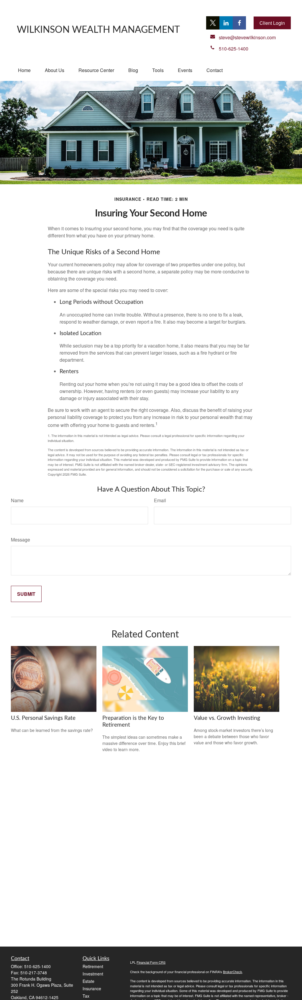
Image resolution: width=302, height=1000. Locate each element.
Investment (93, 974)
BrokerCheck (232, 971)
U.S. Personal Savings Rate (43, 718)
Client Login (272, 22)
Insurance (92, 988)
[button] (24, 70)
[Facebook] (239, 23)
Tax (86, 996)
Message (20, 539)
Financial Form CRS (151, 962)
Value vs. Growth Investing (227, 718)
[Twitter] (212, 23)
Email (160, 500)
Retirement (93, 966)
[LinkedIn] (226, 23)
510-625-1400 (37, 966)
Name (17, 500)
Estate (88, 981)
